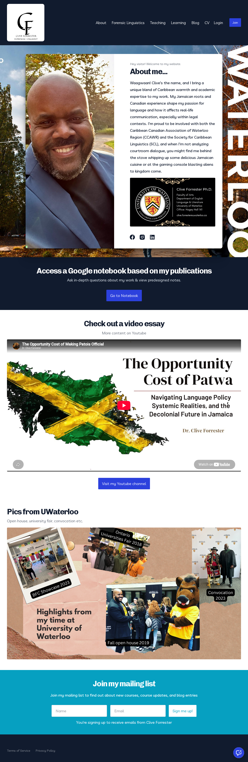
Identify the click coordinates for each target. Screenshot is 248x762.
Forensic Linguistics (128, 22)
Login (218, 22)
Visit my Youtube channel (124, 483)
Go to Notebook (124, 295)
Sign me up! (183, 710)
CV (207, 22)
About (101, 22)
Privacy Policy (45, 750)
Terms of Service (18, 750)
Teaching (158, 22)
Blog (195, 22)
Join (235, 22)
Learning (178, 22)
